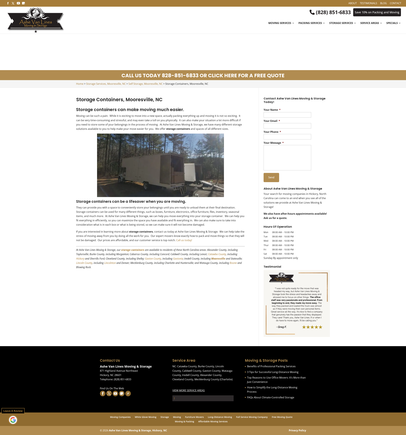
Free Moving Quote (282, 417)
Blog (383, 3)
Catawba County (217, 254)
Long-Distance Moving (220, 417)
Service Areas (369, 23)
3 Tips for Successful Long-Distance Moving (272, 372)
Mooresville (218, 258)
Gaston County (153, 258)
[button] (297, 303)
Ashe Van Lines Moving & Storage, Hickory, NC (138, 430)
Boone (233, 263)
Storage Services (341, 23)
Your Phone (272, 132)
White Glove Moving (145, 417)
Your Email (272, 121)
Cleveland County (182, 379)
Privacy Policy (297, 430)
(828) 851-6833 (333, 12)
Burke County (206, 366)
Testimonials (368, 3)
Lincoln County (84, 263)
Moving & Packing (184, 421)
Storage (164, 417)
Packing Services (310, 23)
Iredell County (190, 375)
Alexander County (210, 375)
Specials (392, 23)
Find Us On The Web (112, 388)
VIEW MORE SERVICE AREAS (188, 390)
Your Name (272, 110)
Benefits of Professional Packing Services (271, 366)
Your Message (274, 143)
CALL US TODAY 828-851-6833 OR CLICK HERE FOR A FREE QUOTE (203, 75)
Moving (177, 417)
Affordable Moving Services (213, 421)
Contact (395, 3)
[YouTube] (18, 4)
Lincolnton (110, 263)
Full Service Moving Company (252, 417)
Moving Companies (120, 417)
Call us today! (184, 240)
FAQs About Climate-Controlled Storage (270, 397)
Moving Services (279, 23)
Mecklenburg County (206, 379)
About (352, 3)
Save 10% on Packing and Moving (377, 12)
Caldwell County (191, 370)
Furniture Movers (194, 417)
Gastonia (178, 258)
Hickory (80, 258)
